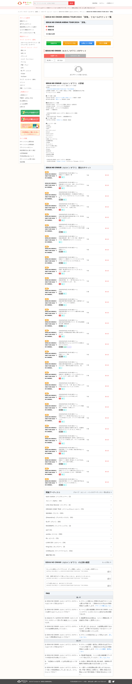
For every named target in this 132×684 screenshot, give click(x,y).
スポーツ (22, 85)
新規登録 (94, 3)
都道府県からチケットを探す (28, 27)
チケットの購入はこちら (103, 606)
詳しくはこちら (105, 657)
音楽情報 (22, 162)
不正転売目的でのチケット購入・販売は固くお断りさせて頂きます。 (88, 681)
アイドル (23, 62)
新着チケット (24, 21)
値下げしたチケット (25, 24)
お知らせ (22, 106)
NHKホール (59, 120)
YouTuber (23, 76)
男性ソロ (23, 50)
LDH (22, 67)
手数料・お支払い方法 (26, 98)
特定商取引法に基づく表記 (27, 150)
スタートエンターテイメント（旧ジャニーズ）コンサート (30, 43)
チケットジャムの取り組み (27, 159)
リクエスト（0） (76, 55)
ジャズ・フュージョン (27, 59)
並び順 (49, 60)
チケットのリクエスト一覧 (27, 32)
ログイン (101, 3)
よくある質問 (24, 104)
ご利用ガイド (110, 3)
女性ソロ (23, 53)
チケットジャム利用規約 (27, 144)
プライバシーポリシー (26, 147)
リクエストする (70, 43)
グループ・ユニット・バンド (29, 47)
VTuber (23, 73)
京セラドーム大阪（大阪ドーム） (64, 97)
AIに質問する (23, 101)
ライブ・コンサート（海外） (28, 79)
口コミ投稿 (103, 43)
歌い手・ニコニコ (26, 70)
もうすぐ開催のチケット (27, 29)
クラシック (24, 56)
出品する (54, 43)
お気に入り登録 (87, 43)
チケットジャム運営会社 (27, 141)
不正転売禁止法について (27, 156)
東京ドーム (58, 99)
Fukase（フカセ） (61, 161)
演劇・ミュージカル (25, 88)
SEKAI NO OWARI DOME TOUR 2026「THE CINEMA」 (61, 89)
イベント (22, 82)
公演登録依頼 (24, 153)
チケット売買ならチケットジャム (25, 3)
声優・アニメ (24, 65)
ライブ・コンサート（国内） (28, 39)
